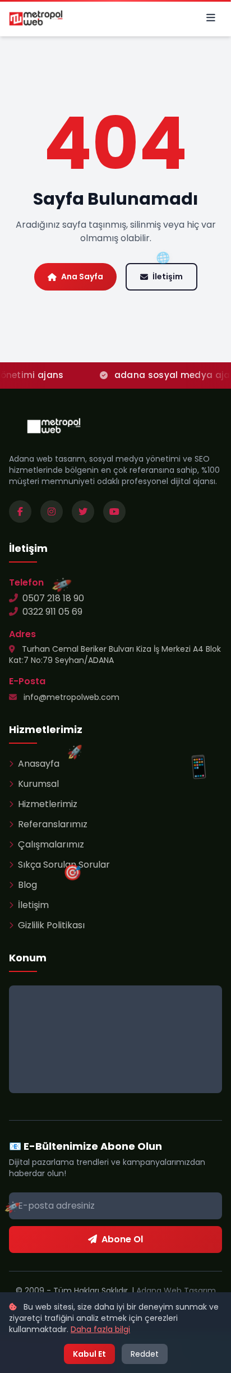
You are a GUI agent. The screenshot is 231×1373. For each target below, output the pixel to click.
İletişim (168, 276)
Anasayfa (38, 763)
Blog (27, 884)
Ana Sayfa (82, 276)
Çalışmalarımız (51, 844)
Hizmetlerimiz (47, 804)
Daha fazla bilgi (100, 1329)
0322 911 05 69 (52, 611)
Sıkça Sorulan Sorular (64, 864)
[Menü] (211, 18)
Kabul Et (89, 1354)
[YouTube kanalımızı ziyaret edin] (114, 511)
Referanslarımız (52, 824)
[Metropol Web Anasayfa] (54, 426)
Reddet (145, 1354)
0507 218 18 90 (53, 598)
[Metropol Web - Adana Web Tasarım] (36, 18)
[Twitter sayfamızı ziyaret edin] (83, 511)
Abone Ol (122, 1239)
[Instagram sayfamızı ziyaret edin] (51, 511)
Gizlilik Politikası (51, 925)
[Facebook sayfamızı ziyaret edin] (20, 511)
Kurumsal (38, 783)
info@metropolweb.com (70, 697)
